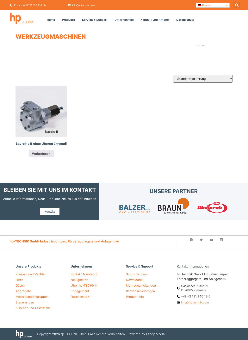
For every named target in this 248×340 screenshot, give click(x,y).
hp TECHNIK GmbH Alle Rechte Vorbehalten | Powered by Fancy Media (112, 334)
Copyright (44, 334)
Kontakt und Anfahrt (155, 20)
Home (51, 20)
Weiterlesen (41, 154)
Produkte (68, 20)
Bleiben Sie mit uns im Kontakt (49, 190)
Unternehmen (124, 20)
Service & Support (95, 20)
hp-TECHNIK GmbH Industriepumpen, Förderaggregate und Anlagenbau (64, 241)
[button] (213, 5)
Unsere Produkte (28, 266)
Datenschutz (185, 20)
